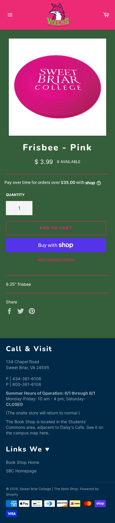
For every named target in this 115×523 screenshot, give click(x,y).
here (44, 432)
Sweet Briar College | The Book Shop (49, 489)
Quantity (15, 194)
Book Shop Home (22, 462)
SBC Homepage (21, 470)
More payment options (56, 259)
